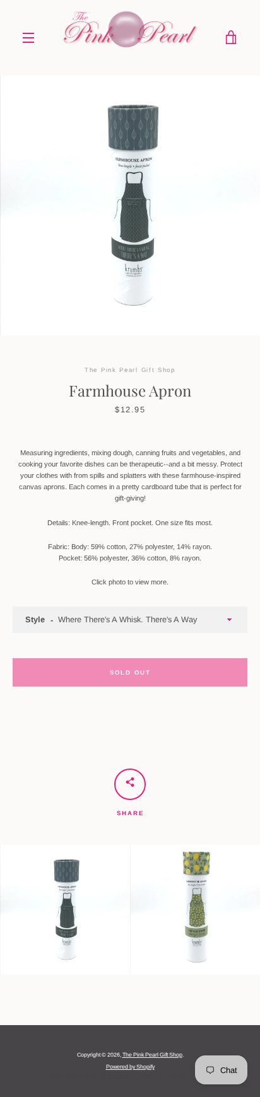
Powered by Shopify (130, 1067)
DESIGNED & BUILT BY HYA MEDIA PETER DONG (130, 1077)
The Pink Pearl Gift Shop (152, 1055)
